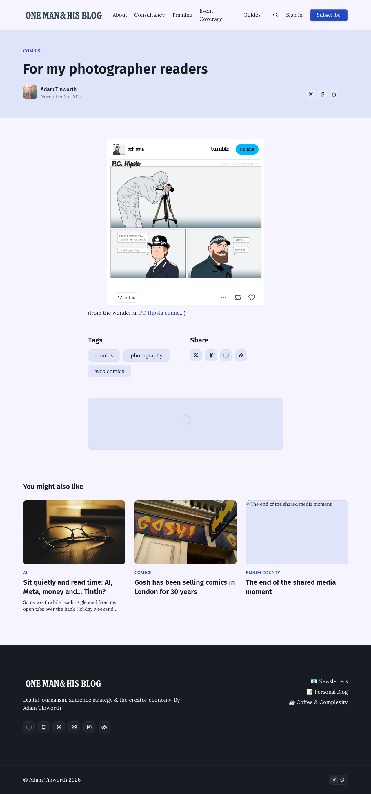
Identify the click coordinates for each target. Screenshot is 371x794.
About (120, 15)
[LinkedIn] (226, 355)
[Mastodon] (44, 727)
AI (25, 572)
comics (31, 50)
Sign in (294, 15)
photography (147, 355)
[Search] (275, 15)
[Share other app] (334, 94)
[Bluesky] (74, 727)
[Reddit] (104, 727)
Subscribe (329, 15)
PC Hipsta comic (159, 312)
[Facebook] (322, 94)
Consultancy (149, 15)
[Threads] (59, 727)
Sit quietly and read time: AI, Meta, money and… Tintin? (67, 587)
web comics (109, 371)
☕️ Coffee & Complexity (318, 702)
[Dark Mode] (338, 780)
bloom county (263, 572)
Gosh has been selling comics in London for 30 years (184, 587)
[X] (310, 94)
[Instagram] (89, 727)
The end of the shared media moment (291, 587)
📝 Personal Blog (327, 691)
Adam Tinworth (59, 89)
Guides (252, 15)
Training (182, 15)
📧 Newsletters (329, 681)
